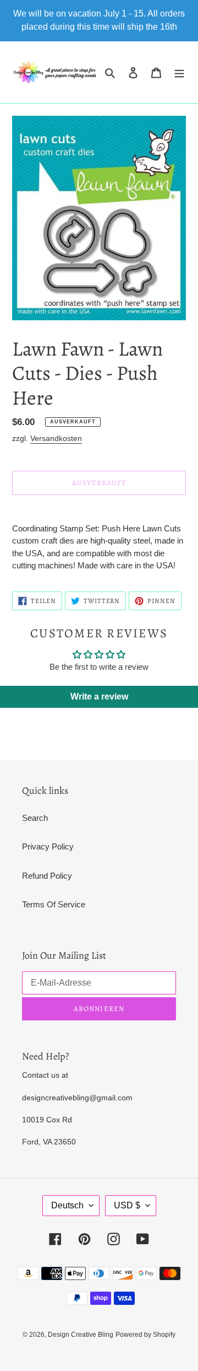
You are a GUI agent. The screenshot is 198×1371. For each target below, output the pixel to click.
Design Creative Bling (80, 1334)
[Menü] (179, 72)
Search (35, 817)
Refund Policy (47, 875)
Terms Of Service (53, 904)
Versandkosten (56, 438)
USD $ (127, 1205)
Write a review (99, 696)
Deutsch (67, 1205)
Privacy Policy (48, 846)
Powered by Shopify (145, 1334)
